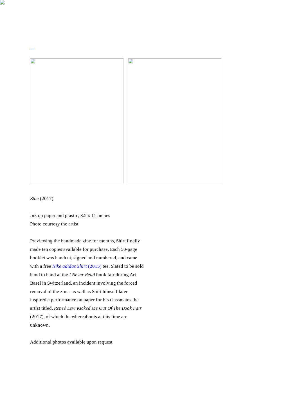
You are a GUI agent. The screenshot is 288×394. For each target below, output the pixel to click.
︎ (32, 46)
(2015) (77, 266)
